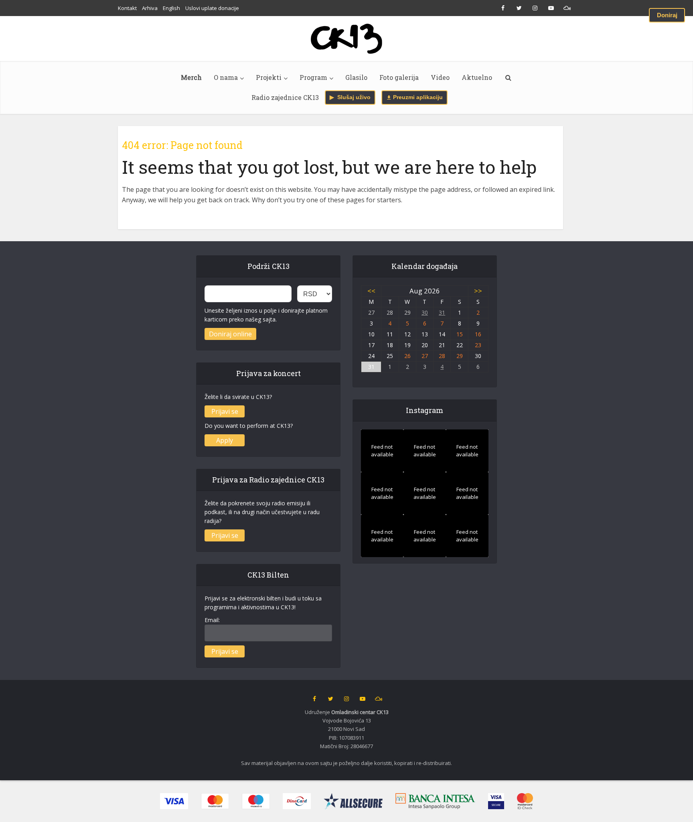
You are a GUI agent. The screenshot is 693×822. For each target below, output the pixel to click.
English (171, 8)
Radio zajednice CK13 (285, 97)
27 (424, 356)
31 (442, 312)
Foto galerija (399, 77)
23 (478, 345)
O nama (226, 77)
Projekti (269, 77)
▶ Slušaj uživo (350, 97)
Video (440, 77)
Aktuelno (477, 77)
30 (424, 312)
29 (459, 356)
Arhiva (150, 8)
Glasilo (356, 77)
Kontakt (127, 8)
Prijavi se (224, 411)
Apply (224, 440)
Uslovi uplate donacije (212, 8)
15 (459, 334)
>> (478, 290)
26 (407, 356)
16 (478, 334)
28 (442, 356)
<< (371, 290)
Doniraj (667, 15)
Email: (212, 620)
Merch (191, 77)
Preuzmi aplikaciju (417, 97)
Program (313, 77)
